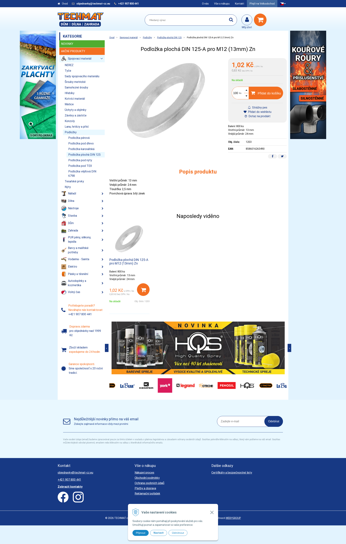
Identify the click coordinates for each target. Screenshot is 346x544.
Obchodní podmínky (147, 478)
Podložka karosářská (81, 149)
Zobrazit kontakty (70, 486)
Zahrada (73, 230)
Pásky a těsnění (78, 274)
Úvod (65, 3)
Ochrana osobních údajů (149, 483)
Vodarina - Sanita (78, 259)
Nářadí (72, 193)
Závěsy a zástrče (75, 115)
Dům (71, 223)
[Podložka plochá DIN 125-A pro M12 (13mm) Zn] (167, 101)
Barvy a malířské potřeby (78, 250)
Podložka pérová (79, 138)
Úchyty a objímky (75, 110)
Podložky (147, 37)
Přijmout (140, 532)
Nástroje (73, 208)
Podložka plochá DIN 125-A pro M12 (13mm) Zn (128, 261)
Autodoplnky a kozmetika (77, 283)
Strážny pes (259, 107)
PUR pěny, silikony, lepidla (79, 239)
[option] (198, 348)
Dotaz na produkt (259, 116)
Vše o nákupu (222, 3)
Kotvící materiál (75, 98)
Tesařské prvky (74, 181)
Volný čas (74, 292)
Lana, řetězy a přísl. (77, 126)
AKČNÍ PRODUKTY (73, 51)
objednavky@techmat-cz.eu (93, 3)
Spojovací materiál (129, 37)
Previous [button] (106, 348)
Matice (69, 104)
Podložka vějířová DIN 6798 (82, 173)
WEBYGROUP (233, 518)
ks (240, 93)
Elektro (72, 266)
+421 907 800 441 (128, 3)
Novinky (67, 43)
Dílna (71, 201)
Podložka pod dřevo (81, 143)
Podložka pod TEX (80, 166)
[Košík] (261, 20)
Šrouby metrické (75, 82)
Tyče (68, 70)
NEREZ (69, 65)
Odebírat (273, 421)
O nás (205, 3)
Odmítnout (178, 532)
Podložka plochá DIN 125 (169, 37)
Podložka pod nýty (80, 160)
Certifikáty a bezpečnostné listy (231, 472)
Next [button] (289, 348)
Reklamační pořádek (147, 493)
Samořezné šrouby (76, 87)
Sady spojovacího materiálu (82, 76)
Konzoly (70, 121)
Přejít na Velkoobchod (262, 3)
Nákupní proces (144, 472)
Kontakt (239, 3)
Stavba (72, 215)
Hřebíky (69, 93)
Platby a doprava (145, 488)
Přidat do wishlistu (259, 112)
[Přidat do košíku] (143, 289)
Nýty (68, 187)
